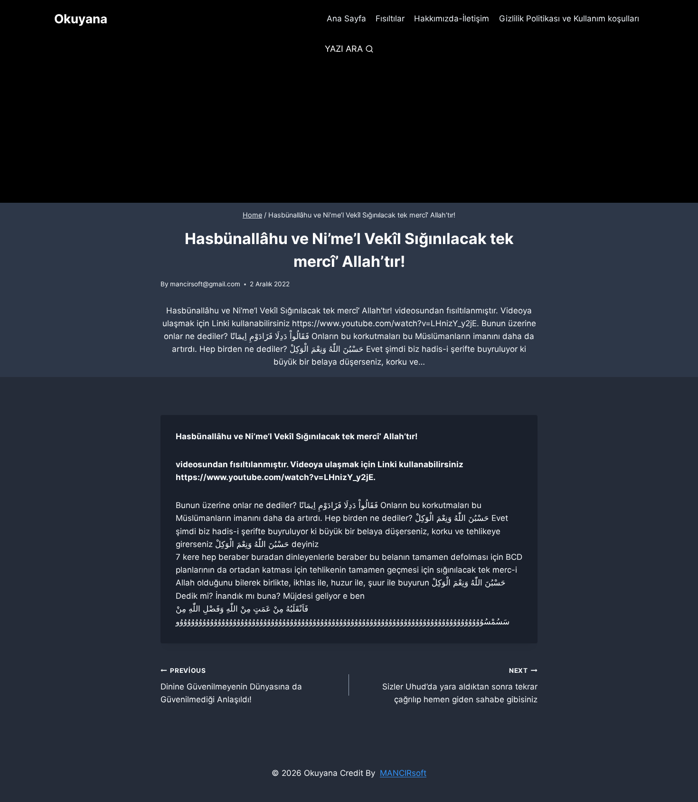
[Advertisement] (349, 131)
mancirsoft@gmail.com (205, 284)
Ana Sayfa (346, 18)
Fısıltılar (390, 18)
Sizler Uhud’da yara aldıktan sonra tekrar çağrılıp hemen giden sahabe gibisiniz (460, 686)
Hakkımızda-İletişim (451, 18)
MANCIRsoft (403, 773)
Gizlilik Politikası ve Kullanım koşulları (569, 18)
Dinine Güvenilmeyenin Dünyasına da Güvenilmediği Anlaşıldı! (231, 686)
